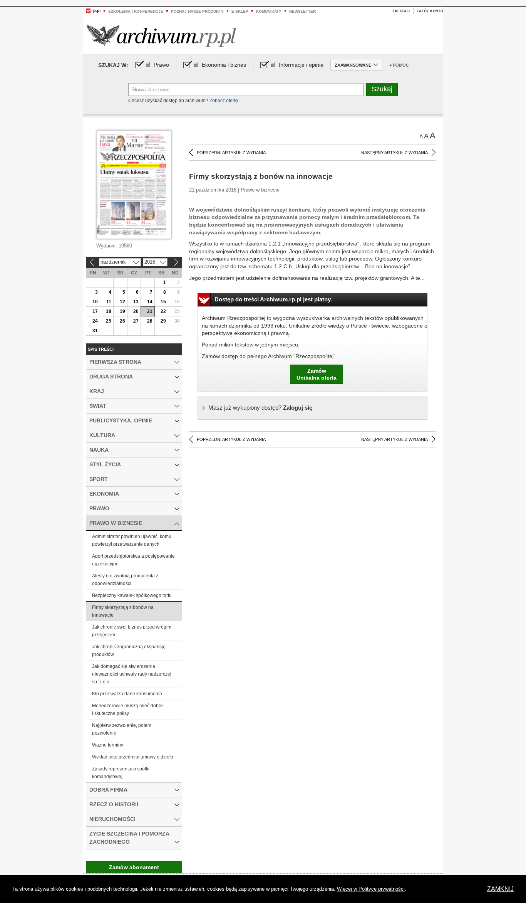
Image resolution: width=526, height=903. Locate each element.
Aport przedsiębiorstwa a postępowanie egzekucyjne (133, 560)
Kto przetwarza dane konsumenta (127, 693)
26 (122, 321)
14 (149, 301)
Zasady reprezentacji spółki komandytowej (120, 772)
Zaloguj (401, 11)
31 (95, 330)
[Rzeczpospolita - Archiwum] (161, 35)
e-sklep (239, 11)
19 (122, 311)
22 (163, 311)
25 (108, 321)
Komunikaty (268, 11)
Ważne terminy (107, 745)
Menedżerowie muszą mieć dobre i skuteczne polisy (127, 709)
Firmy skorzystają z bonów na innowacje (123, 611)
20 (136, 311)
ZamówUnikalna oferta (317, 374)
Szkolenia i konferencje (135, 11)
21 (149, 311)
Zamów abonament (134, 867)
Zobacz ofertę (223, 100)
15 (163, 301)
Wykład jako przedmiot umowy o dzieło (132, 757)
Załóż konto (430, 11)
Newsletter (302, 11)
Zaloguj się (260, 407)
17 (95, 311)
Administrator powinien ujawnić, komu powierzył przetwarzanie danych (131, 540)
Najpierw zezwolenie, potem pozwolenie (121, 729)
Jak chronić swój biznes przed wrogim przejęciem (131, 630)
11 (108, 301)
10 (95, 301)
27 (136, 321)
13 (136, 301)
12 (122, 301)
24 (95, 321)
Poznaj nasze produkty (197, 11)
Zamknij (500, 889)
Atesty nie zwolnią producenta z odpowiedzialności (125, 579)
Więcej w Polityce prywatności (371, 889)
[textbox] (246, 89)
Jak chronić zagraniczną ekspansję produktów (129, 650)
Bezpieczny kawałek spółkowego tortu (132, 595)
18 (108, 311)
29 (163, 321)
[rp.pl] (93, 10)
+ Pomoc (399, 65)
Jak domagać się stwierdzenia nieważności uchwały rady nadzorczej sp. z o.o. (131, 674)
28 (149, 321)
